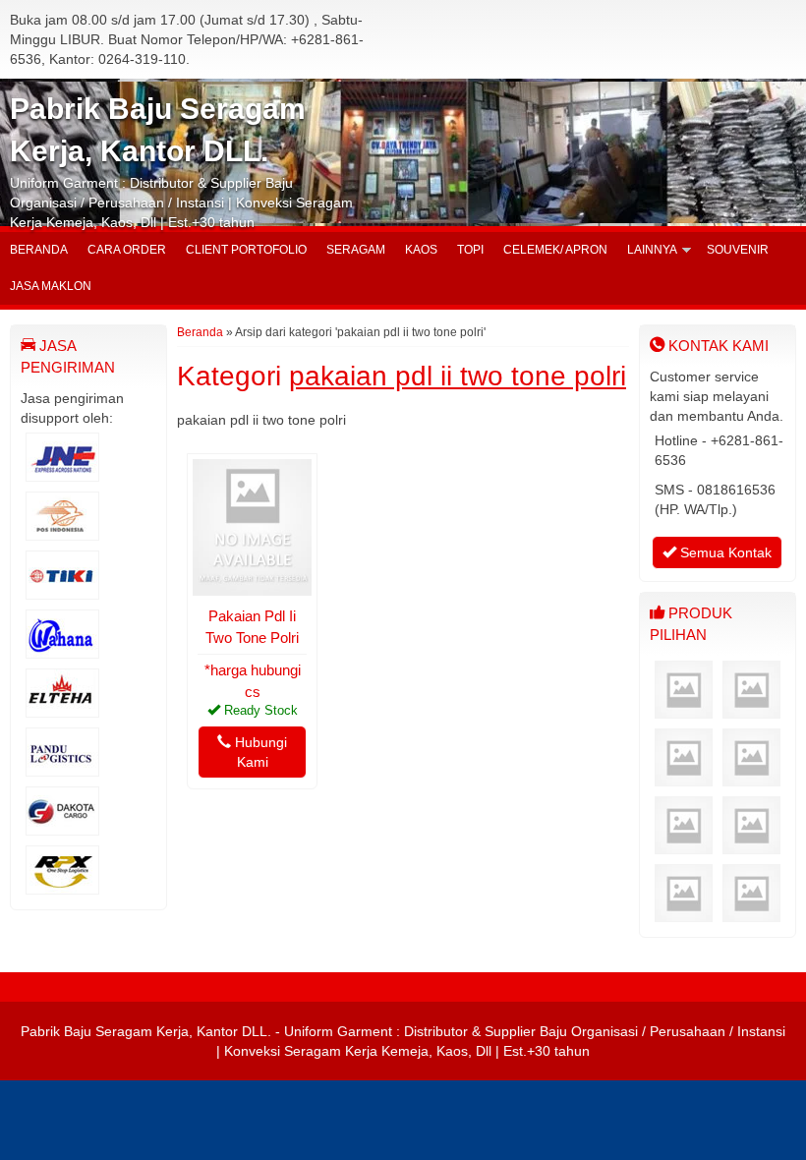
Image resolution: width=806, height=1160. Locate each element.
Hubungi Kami (259, 752)
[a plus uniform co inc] (684, 844)
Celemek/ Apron (555, 250)
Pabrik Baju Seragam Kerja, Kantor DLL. (146, 1031)
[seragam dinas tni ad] (751, 912)
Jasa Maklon (50, 286)
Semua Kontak (724, 552)
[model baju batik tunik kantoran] (684, 709)
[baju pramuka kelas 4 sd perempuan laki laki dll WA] (684, 776)
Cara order (126, 250)
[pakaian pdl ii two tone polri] (252, 586)
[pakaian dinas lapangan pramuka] (751, 844)
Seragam (355, 250)
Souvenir (738, 250)
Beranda (39, 250)
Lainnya (652, 250)
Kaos (421, 250)
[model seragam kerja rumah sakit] (751, 709)
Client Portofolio (246, 250)
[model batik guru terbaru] (684, 912)
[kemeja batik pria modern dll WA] (751, 776)
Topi (470, 250)
